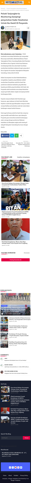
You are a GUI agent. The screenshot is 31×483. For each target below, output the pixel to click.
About (10, 475)
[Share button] (21, 136)
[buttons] (10, 467)
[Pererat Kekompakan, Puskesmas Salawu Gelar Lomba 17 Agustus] (4, 328)
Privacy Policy (24, 475)
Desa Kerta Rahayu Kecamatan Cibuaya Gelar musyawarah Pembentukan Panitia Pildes (15, 184)
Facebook (6, 135)
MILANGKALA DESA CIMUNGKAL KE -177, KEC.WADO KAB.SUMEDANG (14, 453)
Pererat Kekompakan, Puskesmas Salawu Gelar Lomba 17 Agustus (18, 326)
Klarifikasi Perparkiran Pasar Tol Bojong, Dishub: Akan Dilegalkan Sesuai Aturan (18, 343)
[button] (29, 2)
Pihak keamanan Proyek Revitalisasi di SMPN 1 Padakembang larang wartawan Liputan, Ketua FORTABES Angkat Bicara (15, 213)
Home (4, 475)
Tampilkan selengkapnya (23, 157)
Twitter (12, 136)
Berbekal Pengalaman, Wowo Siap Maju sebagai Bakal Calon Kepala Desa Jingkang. (15, 242)
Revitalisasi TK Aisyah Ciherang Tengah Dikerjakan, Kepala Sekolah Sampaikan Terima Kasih (19, 335)
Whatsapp (16, 136)
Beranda (3, 8)
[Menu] (2, 2)
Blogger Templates (13, 478)
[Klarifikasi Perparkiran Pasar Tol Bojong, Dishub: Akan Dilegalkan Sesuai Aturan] (4, 344)
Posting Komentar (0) (15, 260)
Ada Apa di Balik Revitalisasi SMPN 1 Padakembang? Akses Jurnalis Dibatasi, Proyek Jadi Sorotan (20, 420)
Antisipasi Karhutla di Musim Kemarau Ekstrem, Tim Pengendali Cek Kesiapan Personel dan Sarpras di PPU (19, 319)
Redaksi (16, 475)
